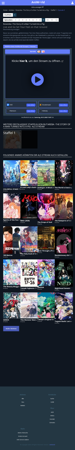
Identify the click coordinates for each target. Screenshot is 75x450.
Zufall (52, 402)
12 (56, 20)
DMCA (52, 416)
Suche (52, 398)
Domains (52, 422)
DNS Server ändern (23, 440)
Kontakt (52, 419)
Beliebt (22, 405)
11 (52, 20)
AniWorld (52, 445)
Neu (22, 402)
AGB (52, 412)
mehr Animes (11, 329)
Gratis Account (22, 436)
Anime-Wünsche (23, 433)
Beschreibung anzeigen (11, 29)
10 (47, 20)
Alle (23, 398)
